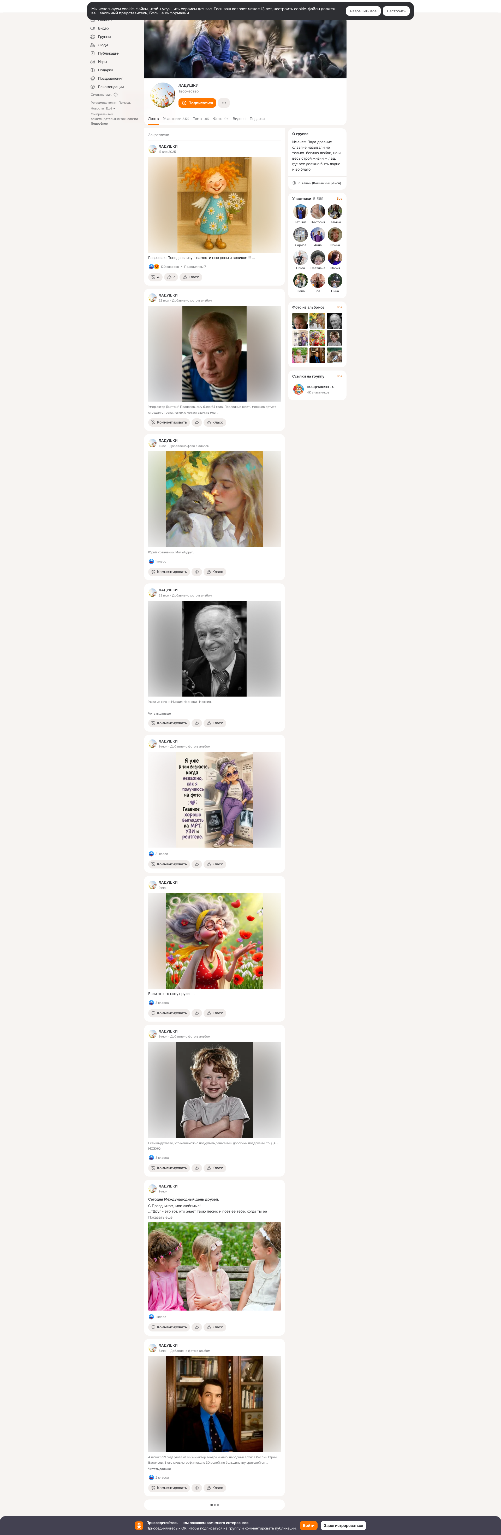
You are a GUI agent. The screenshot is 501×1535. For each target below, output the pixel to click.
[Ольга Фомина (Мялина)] (300, 257)
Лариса (300, 245)
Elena (301, 291)
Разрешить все (363, 11)
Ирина (335, 245)
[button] (197, 103)
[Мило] (156, 267)
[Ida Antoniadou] (318, 280)
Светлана (318, 268)
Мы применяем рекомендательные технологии (114, 119)
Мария (335, 268)
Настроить (396, 11)
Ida (318, 291)
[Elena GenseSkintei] (300, 280)
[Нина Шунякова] (335, 280)
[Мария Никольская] (335, 257)
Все (339, 198)
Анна (318, 245)
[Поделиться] (197, 422)
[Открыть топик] (214, 257)
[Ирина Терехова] (335, 234)
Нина (335, 291)
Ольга (300, 268)
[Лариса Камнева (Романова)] (300, 234)
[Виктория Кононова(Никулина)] (318, 211)
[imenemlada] (152, 149)
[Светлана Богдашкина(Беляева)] (318, 257)
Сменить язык (101, 94)
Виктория (318, 222)
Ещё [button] (109, 108)
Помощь (124, 103)
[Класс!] (151, 267)
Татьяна (301, 222)
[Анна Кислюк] (318, 234)
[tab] (153, 118)
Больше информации (169, 13)
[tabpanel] (214, 812)
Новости (97, 108)
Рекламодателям (103, 103)
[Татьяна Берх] (335, 211)
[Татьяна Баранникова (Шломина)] (300, 211)
